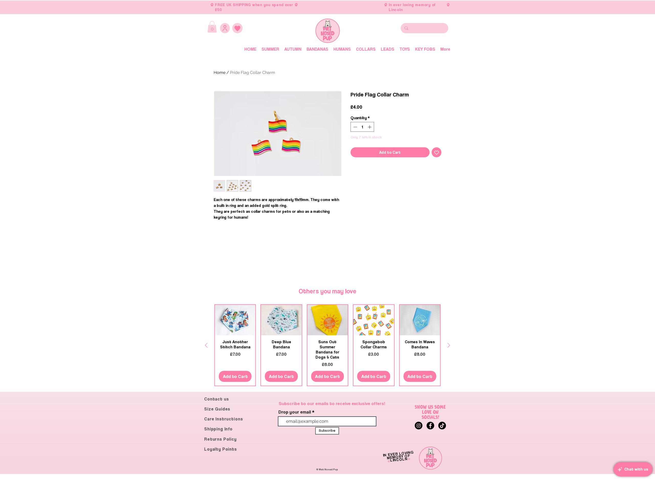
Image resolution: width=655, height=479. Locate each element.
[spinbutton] (362, 127)
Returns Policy (220, 439)
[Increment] (370, 127)
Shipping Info (218, 428)
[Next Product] (449, 345)
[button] (212, 26)
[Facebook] (430, 425)
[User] (225, 28)
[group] (327, 345)
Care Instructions (223, 418)
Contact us (216, 399)
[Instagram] (418, 425)
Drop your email (294, 412)
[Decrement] (354, 127)
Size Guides (217, 408)
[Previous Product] (206, 345)
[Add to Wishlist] (437, 152)
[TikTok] (442, 425)
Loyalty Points (220, 449)
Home (219, 72)
